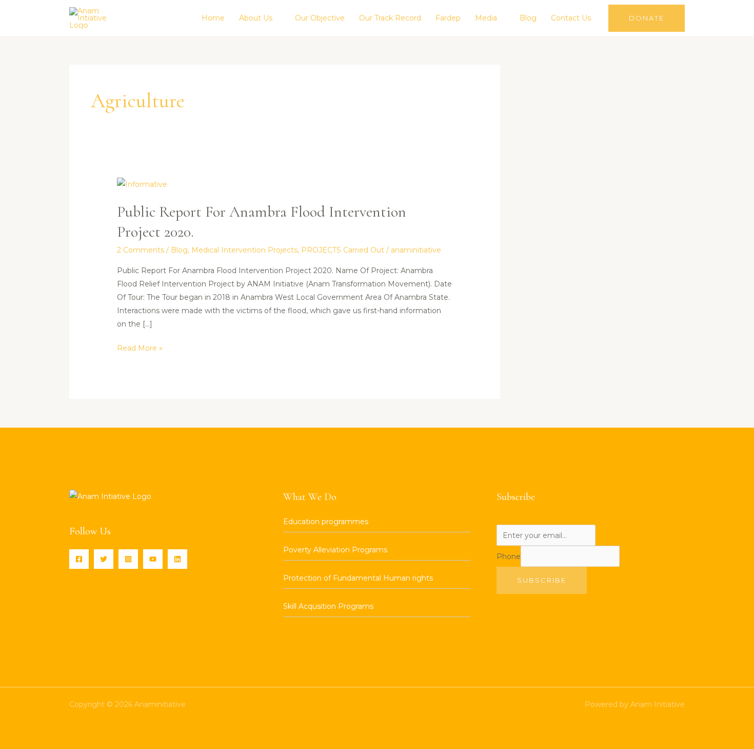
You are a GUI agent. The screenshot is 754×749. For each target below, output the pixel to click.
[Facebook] (79, 559)
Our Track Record (390, 18)
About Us (255, 18)
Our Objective (320, 18)
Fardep (448, 18)
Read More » (140, 347)
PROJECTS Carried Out (342, 250)
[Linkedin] (177, 559)
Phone (509, 556)
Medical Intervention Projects (244, 250)
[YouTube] (153, 559)
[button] (646, 18)
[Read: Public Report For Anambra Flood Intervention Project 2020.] (142, 183)
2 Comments (140, 250)
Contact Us (571, 18)
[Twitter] (103, 559)
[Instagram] (128, 559)
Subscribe (541, 580)
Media (486, 18)
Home (213, 18)
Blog (528, 18)
